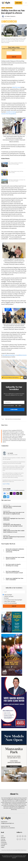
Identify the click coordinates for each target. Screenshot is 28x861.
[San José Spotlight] (6, 2)
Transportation (9, 7)
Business (3, 837)
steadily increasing (11, 112)
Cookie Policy (8, 850)
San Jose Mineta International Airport (13, 419)
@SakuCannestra (23, 355)
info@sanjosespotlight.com (7, 823)
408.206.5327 (4, 821)
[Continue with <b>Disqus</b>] (8, 496)
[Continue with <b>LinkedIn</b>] (4, 496)
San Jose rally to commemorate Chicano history (12, 507)
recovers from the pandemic (8, 113)
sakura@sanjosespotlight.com (9, 355)
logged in (12, 490)
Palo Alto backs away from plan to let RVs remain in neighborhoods (13, 513)
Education (3, 840)
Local (2, 835)
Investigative (4, 844)
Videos (2, 847)
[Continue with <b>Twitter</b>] (11, 493)
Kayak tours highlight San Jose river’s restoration (14, 519)
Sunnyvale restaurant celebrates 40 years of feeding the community (15, 550)
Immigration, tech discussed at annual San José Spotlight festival (12, 525)
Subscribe (18, 2)
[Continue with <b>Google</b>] (8, 493)
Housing (3, 839)
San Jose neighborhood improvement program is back (14, 537)
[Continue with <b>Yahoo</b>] (14, 493)
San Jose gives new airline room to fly (15, 172)
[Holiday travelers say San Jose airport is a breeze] (14, 30)
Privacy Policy (3, 850)
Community (3, 842)
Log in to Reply (6, 483)
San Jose (3, 7)
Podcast (3, 845)
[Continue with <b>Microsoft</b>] (21, 493)
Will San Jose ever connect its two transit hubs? (16, 180)
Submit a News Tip (5, 826)
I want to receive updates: (9, 405)
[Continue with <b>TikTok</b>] (17, 493)
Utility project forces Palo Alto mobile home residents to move (13, 531)
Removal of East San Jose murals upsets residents (15, 558)
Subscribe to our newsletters (8, 827)
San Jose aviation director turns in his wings (15, 163)
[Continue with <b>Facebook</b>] (4, 493)
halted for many (16, 87)
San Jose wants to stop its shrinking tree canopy (13, 565)
